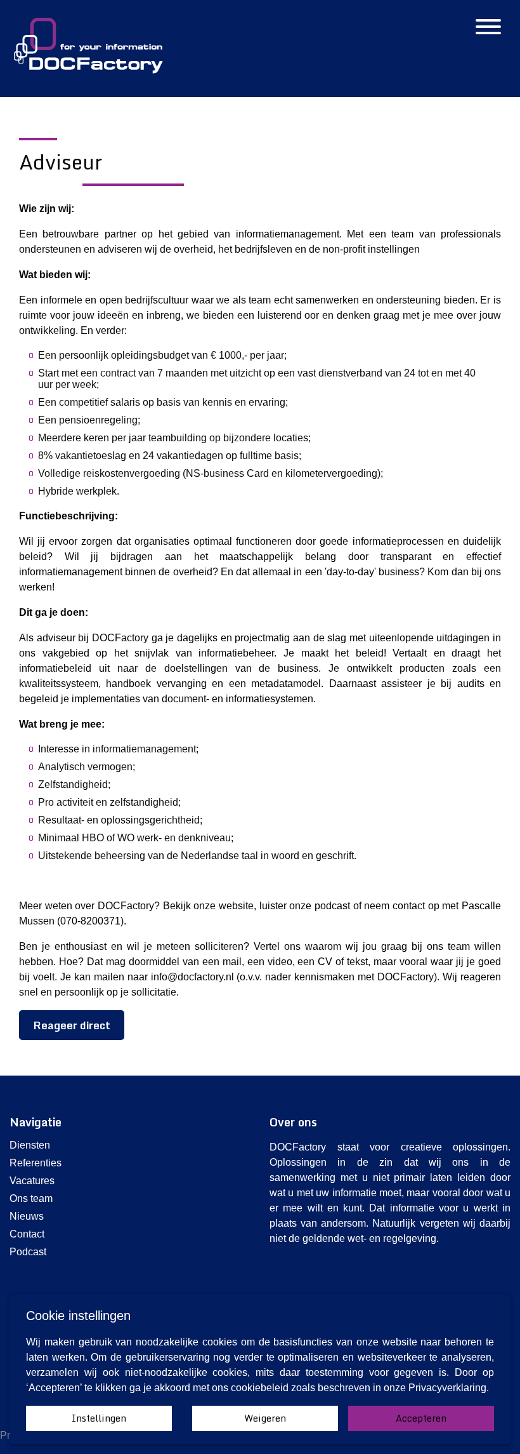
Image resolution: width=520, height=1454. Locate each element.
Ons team (31, 1198)
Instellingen (99, 1418)
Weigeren (265, 1418)
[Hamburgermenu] (488, 28)
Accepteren (421, 1418)
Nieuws (27, 1216)
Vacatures (32, 1180)
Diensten (30, 1145)
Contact (27, 1234)
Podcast (28, 1251)
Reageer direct (71, 1025)
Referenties (36, 1162)
